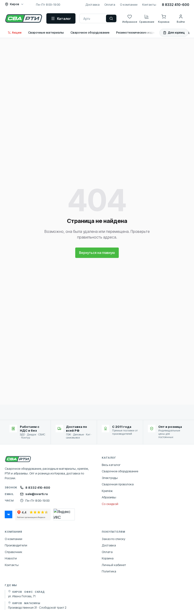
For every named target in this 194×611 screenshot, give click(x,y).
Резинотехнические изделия (138, 32)
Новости (11, 558)
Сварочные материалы (46, 32)
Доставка (92, 4)
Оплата (109, 4)
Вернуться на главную (97, 253)
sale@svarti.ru (36, 494)
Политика (109, 571)
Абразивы (109, 497)
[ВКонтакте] (8, 514)
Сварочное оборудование (90, 32)
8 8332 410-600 (175, 4)
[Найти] (111, 18)
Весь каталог (111, 465)
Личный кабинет (114, 565)
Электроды (110, 478)
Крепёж (107, 491)
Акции (17, 32)
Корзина (108, 558)
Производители (16, 545)
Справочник (13, 552)
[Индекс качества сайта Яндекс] (64, 514)
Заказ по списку (113, 539)
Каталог (64, 19)
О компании (128, 4)
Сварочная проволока (118, 484)
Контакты (149, 4)
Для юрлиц (176, 32)
